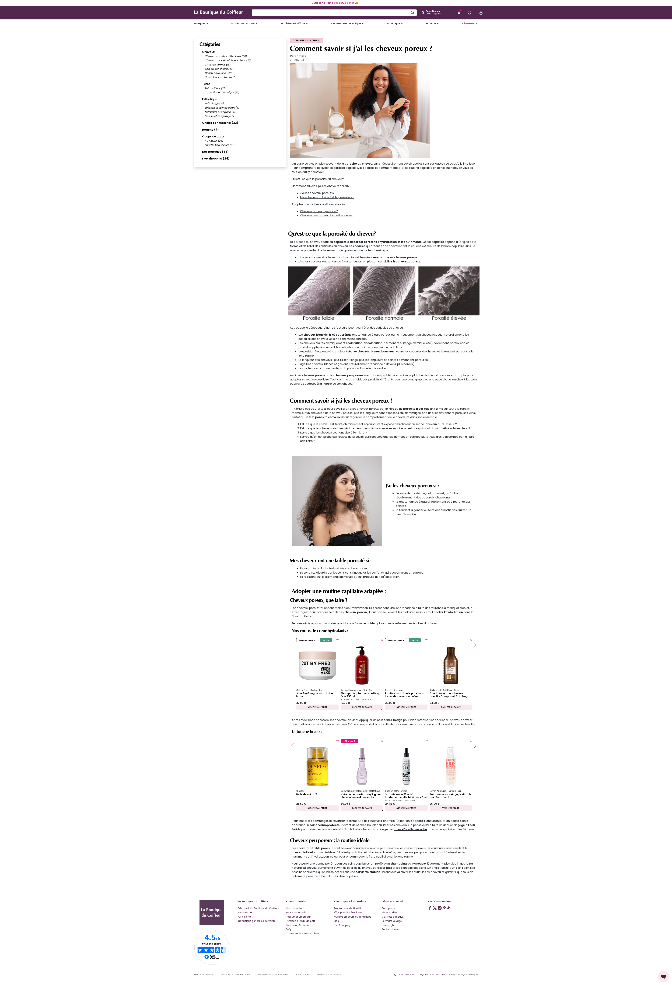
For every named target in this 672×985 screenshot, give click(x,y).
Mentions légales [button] (203, 975)
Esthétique (209, 99)
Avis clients (244, 916)
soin (458, 868)
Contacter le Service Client (302, 933)
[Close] (486, 3)
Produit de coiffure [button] (242, 23)
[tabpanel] (317, 674)
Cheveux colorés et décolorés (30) (226, 56)
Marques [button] (199, 23)
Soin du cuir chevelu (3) (219, 69)
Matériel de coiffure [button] (293, 23)
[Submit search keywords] (412, 12)
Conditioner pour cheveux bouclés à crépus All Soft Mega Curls (449, 695)
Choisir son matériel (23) (220, 123)
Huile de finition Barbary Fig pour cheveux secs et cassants (362, 796)
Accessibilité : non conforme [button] (273, 975)
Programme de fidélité (348, 908)
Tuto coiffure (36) (215, 88)
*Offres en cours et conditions (352, 916)
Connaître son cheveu (306, 40)
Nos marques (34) (215, 152)
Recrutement (246, 912)
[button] (459, 12)
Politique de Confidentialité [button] (235, 975)
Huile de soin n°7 (306, 794)
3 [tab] (386, 709)
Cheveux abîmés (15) (217, 64)
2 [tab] (383, 709)
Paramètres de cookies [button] (328, 975)
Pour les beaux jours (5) (219, 145)
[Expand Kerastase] (476, 23)
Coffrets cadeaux (393, 916)
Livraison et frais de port (300, 921)
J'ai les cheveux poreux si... (318, 193)
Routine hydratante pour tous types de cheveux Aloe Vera (404, 695)
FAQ (288, 929)
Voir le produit (450, 808)
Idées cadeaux (391, 912)
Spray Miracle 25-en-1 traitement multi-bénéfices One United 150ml (406, 796)
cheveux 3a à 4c (328, 339)
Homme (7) (210, 130)
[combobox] (334, 12)
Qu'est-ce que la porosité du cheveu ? (318, 179)
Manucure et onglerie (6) (220, 112)
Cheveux (208, 52)
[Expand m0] (207, 23)
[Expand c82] (402, 23)
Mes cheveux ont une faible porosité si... (327, 197)
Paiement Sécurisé (297, 925)
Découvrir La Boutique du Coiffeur (258, 908)
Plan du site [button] (302, 975)
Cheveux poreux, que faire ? (319, 211)
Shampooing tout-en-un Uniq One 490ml (360, 695)
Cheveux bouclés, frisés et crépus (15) (227, 60)
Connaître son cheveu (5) (220, 77)
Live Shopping (342, 925)
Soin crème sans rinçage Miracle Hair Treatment (450, 796)
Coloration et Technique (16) (222, 92)
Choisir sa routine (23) (218, 73)
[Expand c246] (438, 23)
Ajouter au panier (317, 707)
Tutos (206, 84)
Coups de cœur (213, 136)
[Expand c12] (363, 23)
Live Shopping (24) (215, 159)
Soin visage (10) (214, 103)
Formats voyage (392, 921)
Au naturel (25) (214, 141)
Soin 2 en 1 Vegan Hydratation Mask (315, 695)
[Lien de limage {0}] (383, 296)
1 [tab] (381, 709)
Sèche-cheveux (391, 929)
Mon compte (294, 908)
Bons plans (388, 908)
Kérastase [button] (468, 23)
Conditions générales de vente (257, 921)
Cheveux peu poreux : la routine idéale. (326, 215)
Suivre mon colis (296, 912)
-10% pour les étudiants (348, 912)
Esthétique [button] (393, 23)
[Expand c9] (307, 23)
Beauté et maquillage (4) (220, 116)
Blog (336, 921)
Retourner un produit (298, 916)
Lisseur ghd (388, 925)
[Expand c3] (256, 23)
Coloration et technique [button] (346, 23)
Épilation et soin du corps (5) (222, 107)
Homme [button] (431, 23)
